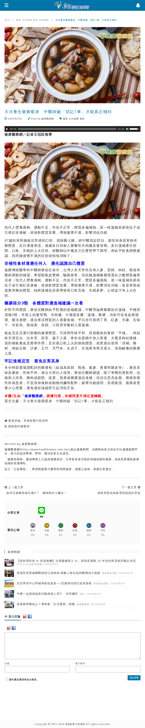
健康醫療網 (47, 118)
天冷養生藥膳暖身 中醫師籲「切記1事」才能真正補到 (68, 401)
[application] (72, 129)
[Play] (6, 128)
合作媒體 (27, 20)
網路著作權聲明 (18, 426)
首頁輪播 (44, 20)
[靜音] (127, 128)
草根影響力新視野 (36, 420)
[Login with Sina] (25, 616)
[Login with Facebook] (30, 616)
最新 (35, 20)
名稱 (7, 663)
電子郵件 (80, 663)
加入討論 (14, 616)
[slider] (135, 128)
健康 (18, 20)
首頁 (7, 20)
